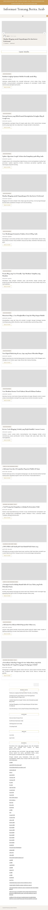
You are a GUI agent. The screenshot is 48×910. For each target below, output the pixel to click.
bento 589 (12, 822)
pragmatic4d (12, 770)
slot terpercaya (13, 760)
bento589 (11, 827)
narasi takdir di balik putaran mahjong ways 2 (20, 885)
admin (10, 79)
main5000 (11, 865)
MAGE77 (11, 870)
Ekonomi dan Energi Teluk (24, 1)
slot (10, 812)
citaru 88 (11, 820)
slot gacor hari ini (23, 746)
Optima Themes (13, 907)
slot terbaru (12, 800)
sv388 (10, 810)
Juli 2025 (11, 735)
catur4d (11, 852)
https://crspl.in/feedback (15, 847)
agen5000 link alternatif (15, 765)
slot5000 (11, 807)
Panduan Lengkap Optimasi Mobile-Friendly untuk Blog (19, 76)
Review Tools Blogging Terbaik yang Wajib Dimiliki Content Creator (23, 429)
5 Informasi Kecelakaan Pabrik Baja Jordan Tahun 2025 (19, 625)
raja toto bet (12, 787)
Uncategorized (7, 113)
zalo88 (11, 860)
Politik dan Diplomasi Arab (30, 3)
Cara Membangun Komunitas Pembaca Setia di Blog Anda (19, 234)
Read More (7, 87)
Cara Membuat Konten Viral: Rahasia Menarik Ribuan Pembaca (21, 391)
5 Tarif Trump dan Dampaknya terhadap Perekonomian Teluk (21, 507)
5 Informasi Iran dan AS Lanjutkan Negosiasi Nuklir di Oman (21, 469)
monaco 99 (12, 777)
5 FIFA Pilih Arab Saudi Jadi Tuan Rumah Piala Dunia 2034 (20, 546)
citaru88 (11, 855)
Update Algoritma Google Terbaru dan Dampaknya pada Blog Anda (22, 156)
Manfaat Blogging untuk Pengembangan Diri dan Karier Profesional (23, 196)
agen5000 (12, 775)
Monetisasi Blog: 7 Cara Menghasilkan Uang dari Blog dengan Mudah (23, 315)
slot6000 (11, 845)
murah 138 (12, 815)
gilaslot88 (11, 850)
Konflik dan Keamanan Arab (37, 1)
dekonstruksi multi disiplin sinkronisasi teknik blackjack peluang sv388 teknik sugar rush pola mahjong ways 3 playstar (23, 893)
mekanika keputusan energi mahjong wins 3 (20, 882)
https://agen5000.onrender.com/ (17, 767)
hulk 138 (11, 792)
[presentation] (3, 33)
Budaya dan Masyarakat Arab (10, 1)
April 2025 (11, 738)
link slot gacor (30, 751)
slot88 (11, 762)
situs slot (11, 805)
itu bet (11, 782)
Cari (36, 684)
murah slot (12, 790)
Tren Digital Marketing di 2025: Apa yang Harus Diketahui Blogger (22, 353)
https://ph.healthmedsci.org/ (16, 857)
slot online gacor (13, 797)
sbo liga (11, 802)
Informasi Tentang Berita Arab (24, 9)
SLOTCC (11, 880)
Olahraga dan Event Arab (17, 3)
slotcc (10, 772)
